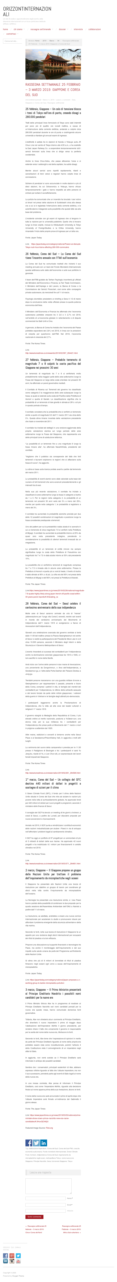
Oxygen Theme (18, 1276)
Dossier (62, 29)
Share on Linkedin (43, 1143)
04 (58, 40)
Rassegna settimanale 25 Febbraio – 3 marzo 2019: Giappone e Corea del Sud (52, 89)
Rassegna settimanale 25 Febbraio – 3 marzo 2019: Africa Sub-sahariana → (71, 1229)
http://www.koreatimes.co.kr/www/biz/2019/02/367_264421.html (51, 353)
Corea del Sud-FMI (66, 1148)
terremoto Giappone (59, 1161)
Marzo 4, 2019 (48, 99)
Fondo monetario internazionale (54, 1151)
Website (70, 1210)
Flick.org (49, 1127)
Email (69, 1204)
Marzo (52, 40)
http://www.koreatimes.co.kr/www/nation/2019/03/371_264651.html (52, 863)
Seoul (49, 1161)
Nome (70, 1198)
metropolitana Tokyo (53, 1158)
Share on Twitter (36, 1143)
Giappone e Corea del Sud (35, 102)
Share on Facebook (28, 1143)
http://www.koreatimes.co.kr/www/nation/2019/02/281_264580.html (52, 772)
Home (5, 29)
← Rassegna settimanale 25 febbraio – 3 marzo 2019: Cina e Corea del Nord (35, 1229)
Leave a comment (63, 99)
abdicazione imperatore (37, 1148)
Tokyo (70, 1161)
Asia (73, 99)
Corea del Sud (52, 1148)
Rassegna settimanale (40, 29)
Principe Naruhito (40, 1161)
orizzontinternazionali (33, 99)
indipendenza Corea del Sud (47, 1154)
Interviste (78, 29)
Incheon (33, 1154)
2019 (44, 40)
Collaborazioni (95, 29)
